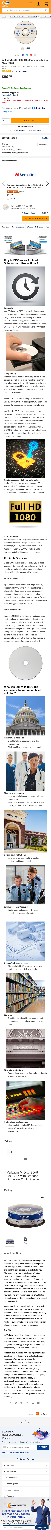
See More (45, 138)
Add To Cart (30, 120)
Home (4, 16)
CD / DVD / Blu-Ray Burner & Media (23, 16)
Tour (25, 1243)
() (12, 71)
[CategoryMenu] (30, 4)
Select (12, 199)
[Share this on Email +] (35, 55)
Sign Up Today (42, 1527)
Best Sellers (8, 138)
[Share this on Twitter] (27, 55)
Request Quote (27, 126)
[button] (47, 183)
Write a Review (21, 71)
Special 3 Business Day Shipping (17, 88)
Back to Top (25, 1423)
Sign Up (43, 1447)
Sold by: (5, 149)
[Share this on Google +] (31, 55)
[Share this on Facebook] (23, 55)
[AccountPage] (38, 4)
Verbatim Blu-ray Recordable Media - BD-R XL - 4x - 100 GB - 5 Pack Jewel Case (25, 186)
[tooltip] (17, 95)
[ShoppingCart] (46, 4)
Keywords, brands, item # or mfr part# (19, 10)
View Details (43, 144)
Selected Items (28, 213)
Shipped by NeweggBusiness (14, 152)
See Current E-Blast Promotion (16, 1452)
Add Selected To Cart (35, 218)
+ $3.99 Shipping (8, 145)
